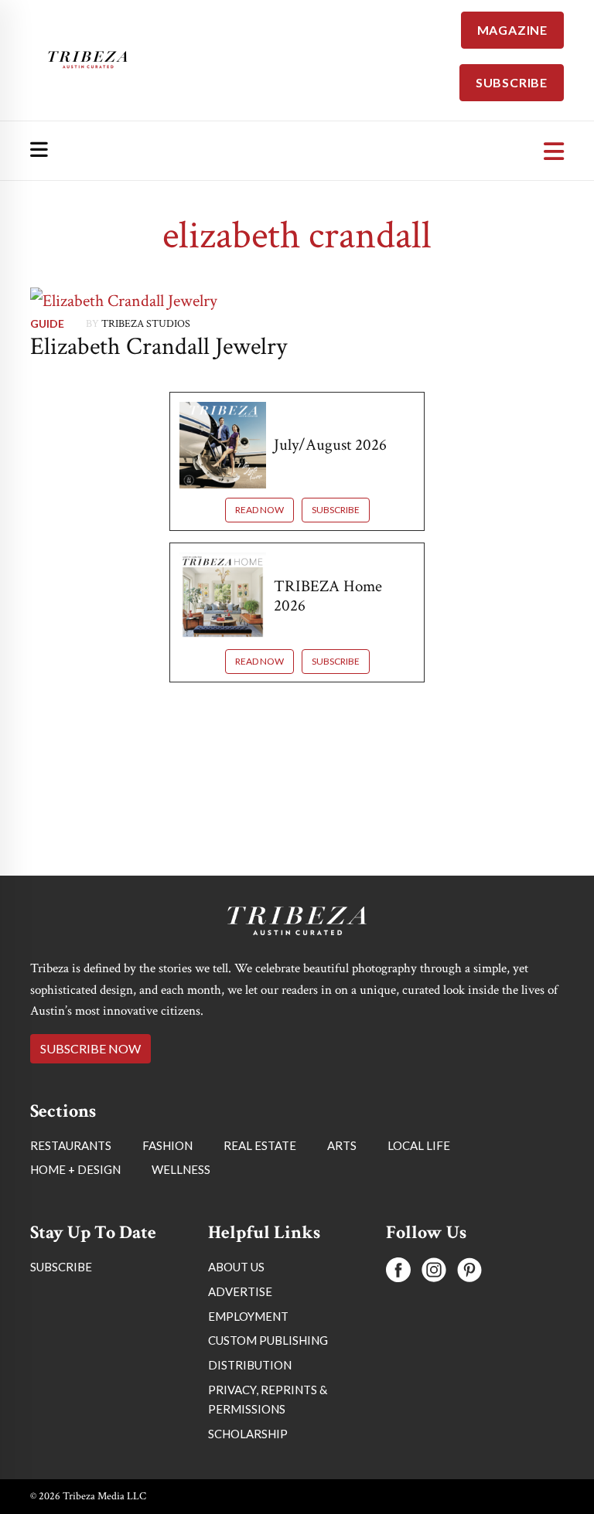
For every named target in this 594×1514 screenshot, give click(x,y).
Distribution (250, 1365)
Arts (342, 1145)
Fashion (167, 1145)
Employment (248, 1316)
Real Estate (260, 1145)
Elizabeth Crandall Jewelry (158, 346)
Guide (47, 323)
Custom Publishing (268, 1340)
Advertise (240, 1291)
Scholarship (248, 1434)
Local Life (418, 1145)
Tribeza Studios (145, 324)
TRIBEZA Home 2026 (328, 596)
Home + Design (75, 1169)
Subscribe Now (90, 1048)
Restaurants (70, 1145)
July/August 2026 (330, 444)
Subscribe (336, 509)
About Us (236, 1267)
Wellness (181, 1169)
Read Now (259, 509)
